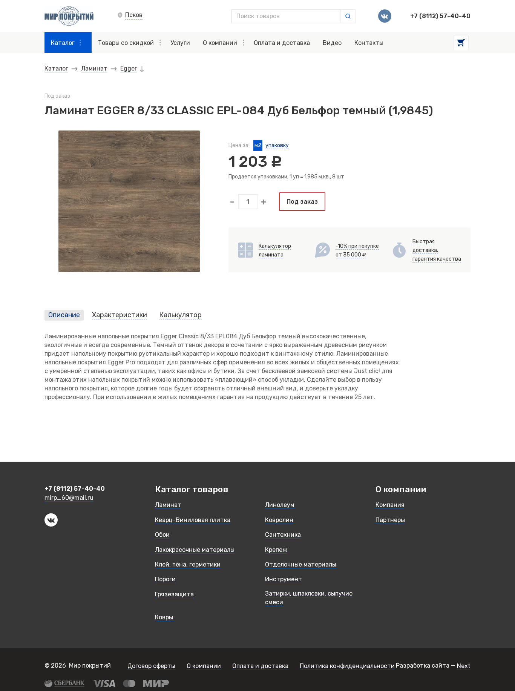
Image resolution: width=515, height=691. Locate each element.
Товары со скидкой (126, 42)
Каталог (63, 42)
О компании (220, 42)
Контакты (368, 42)
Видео (332, 42)
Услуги (180, 42)
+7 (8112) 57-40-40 (440, 16)
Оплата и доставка (282, 42)
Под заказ (302, 201)
